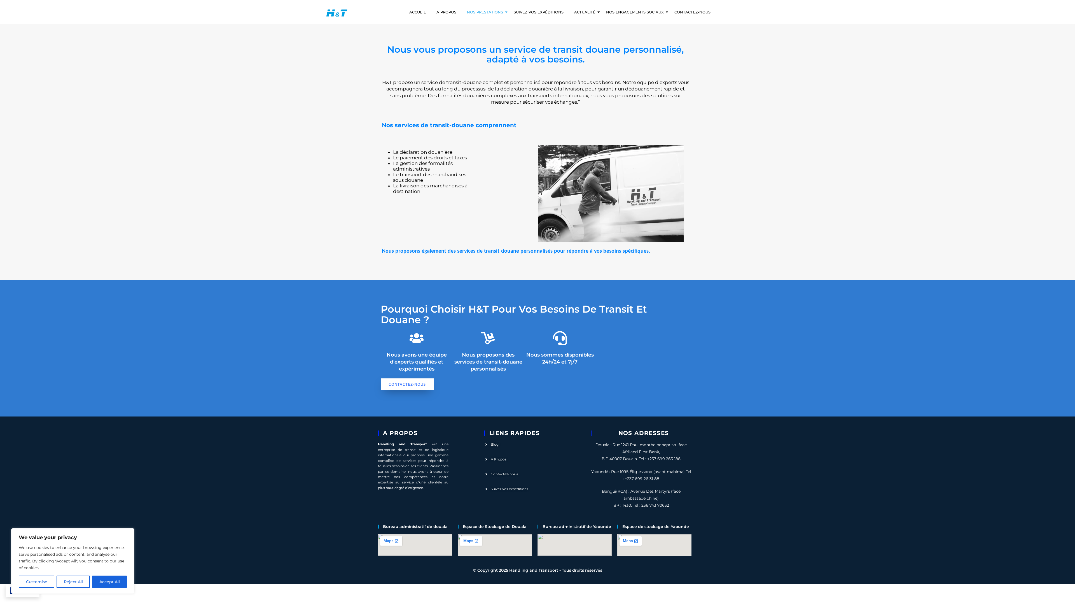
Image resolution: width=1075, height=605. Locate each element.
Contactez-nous (692, 12)
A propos (446, 12)
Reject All (73, 581)
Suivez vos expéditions (539, 12)
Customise (36, 581)
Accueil (417, 12)
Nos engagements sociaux (635, 12)
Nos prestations (485, 12)
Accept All (109, 581)
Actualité (584, 12)
